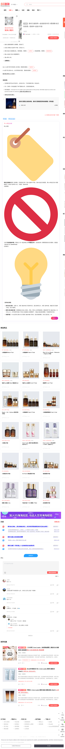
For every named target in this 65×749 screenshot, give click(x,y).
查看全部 (57, 521)
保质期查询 (27, 721)
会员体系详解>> (11, 94)
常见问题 (17, 721)
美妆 (5, 118)
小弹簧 (8, 579)
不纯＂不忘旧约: (13, 623)
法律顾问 (17, 728)
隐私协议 (6, 724)
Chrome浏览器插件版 (54, 726)
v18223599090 (9, 597)
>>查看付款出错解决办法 (25, 91)
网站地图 (6, 728)
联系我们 (17, 724)
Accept (48, 745)
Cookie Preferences (16, 745)
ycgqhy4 (8, 615)
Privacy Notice (21, 742)
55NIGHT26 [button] (25, 660)
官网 (6, 94)
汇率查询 (26, 728)
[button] (14, 4)
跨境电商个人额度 (28, 724)
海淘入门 (41, 721)
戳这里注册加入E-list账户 (9, 73)
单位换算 (26, 726)
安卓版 (50, 721)
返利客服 (17, 726)
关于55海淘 (6, 721)
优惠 (10, 10)
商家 (16, 10)
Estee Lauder (27, 34)
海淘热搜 (41, 724)
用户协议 (6, 726)
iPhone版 (51, 724)
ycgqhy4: (12, 619)
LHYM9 (8, 588)
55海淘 (5, 5)
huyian (8, 606)
